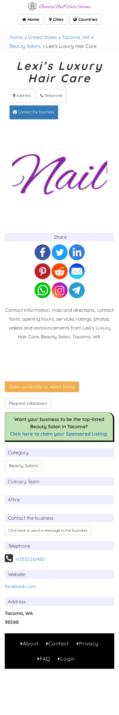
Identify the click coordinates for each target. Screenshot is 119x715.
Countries (87, 19)
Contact (59, 643)
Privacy (88, 643)
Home (32, 19)
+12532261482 (30, 559)
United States (42, 37)
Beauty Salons (25, 46)
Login (67, 658)
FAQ (45, 658)
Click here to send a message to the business (48, 530)
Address (23, 95)
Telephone (53, 95)
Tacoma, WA (76, 37)
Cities (57, 19)
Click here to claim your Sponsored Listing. (59, 434)
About (30, 643)
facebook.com (20, 586)
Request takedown (28, 403)
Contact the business (36, 112)
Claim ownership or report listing (42, 387)
